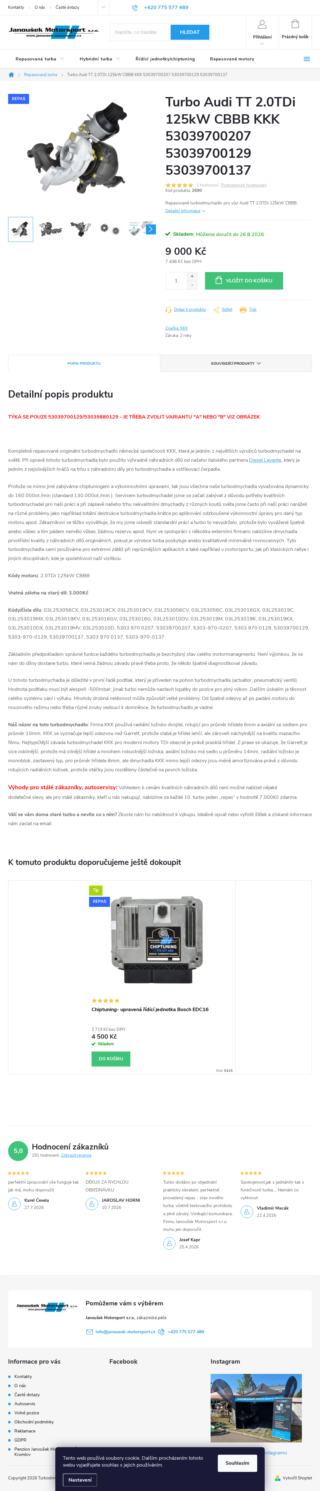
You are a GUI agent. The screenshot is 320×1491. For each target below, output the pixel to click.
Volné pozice (26, 1413)
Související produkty (232, 363)
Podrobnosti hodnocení (244, 185)
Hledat (190, 32)
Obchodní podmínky (34, 1422)
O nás (40, 7)
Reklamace (24, 1431)
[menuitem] (40, 59)
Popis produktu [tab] (84, 363)
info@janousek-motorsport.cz (125, 1332)
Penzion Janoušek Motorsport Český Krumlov (50, 1452)
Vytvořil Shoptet (297, 1478)
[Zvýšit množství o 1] (192, 276)
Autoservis (24, 1404)
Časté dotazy (67, 7)
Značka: (176, 328)
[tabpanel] (160, 977)
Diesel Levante (265, 460)
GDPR (20, 1440)
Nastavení (80, 1480)
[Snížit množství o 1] (192, 285)
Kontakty (16, 7)
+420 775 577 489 (186, 1332)
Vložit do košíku (249, 280)
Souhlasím (237, 1463)
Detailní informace (182, 211)
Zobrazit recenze (76, 1155)
